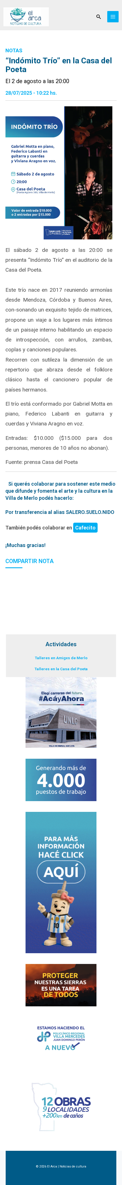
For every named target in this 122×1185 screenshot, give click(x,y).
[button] (98, 16)
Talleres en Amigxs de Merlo (61, 658)
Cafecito (85, 528)
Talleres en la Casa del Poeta (61, 669)
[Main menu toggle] (113, 17)
